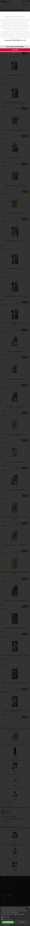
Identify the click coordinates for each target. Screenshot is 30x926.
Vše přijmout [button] (8, 922)
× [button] (28, 907)
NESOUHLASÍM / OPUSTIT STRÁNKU (15, 46)
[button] (15, 919)
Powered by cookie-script (5, 924)
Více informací (15, 912)
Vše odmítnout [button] (21, 922)
